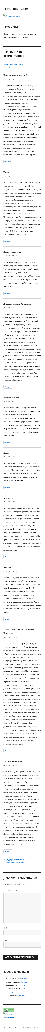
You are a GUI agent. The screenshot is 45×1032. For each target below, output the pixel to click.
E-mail (7, 940)
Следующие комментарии (15, 67)
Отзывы (24, 978)
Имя (6, 928)
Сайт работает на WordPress (28, 1027)
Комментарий (11, 890)
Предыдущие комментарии (14, 64)
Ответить (8, 161)
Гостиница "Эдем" (17, 9)
